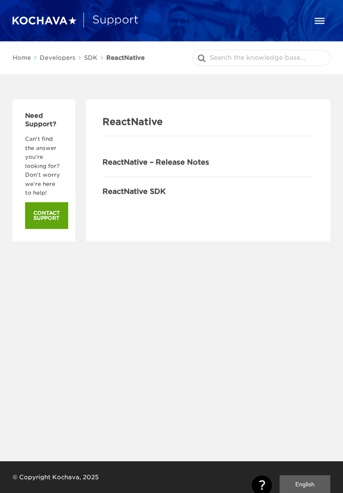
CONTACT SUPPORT (46, 215)
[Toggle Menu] (320, 20)
